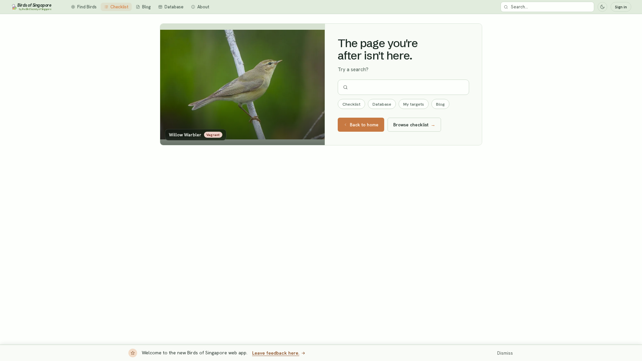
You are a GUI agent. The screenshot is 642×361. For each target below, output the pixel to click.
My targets (413, 104)
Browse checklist (414, 125)
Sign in (621, 7)
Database (381, 104)
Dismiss (505, 353)
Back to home (364, 125)
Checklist (351, 104)
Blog (440, 104)
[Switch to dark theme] (602, 7)
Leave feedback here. (275, 353)
